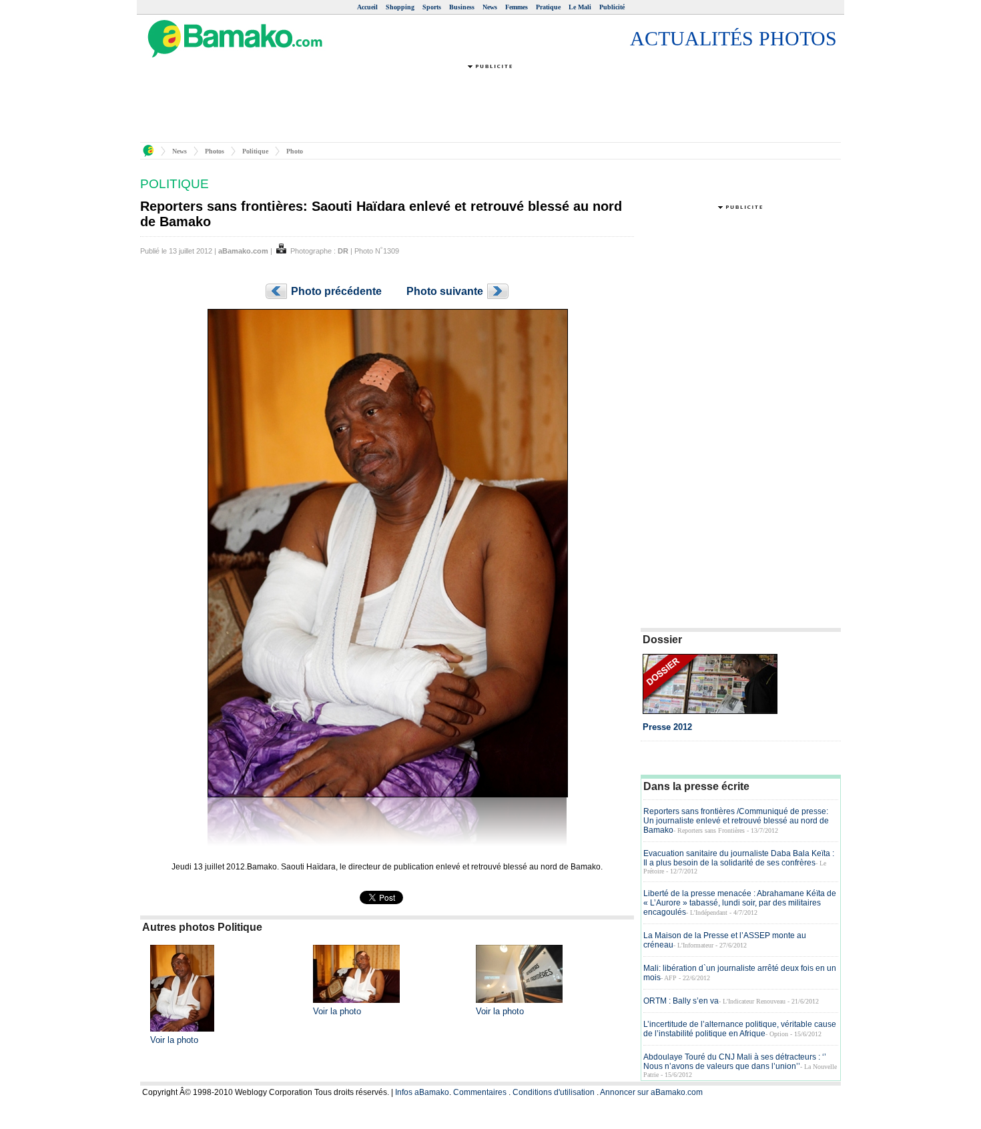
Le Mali (580, 7)
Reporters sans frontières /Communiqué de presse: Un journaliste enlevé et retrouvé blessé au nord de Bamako (736, 821)
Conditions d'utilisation (554, 1092)
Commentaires (480, 1092)
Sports (431, 7)
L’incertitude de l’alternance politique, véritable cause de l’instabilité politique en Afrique (739, 1029)
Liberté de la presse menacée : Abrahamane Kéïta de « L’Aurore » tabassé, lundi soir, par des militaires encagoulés (739, 903)
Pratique (548, 7)
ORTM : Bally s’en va (681, 1001)
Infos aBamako (422, 1092)
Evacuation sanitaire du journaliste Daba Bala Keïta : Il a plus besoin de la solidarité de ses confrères (738, 858)
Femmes (516, 7)
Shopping (400, 7)
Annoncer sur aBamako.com (651, 1092)
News (489, 7)
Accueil (367, 7)
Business (461, 7)
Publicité (612, 7)
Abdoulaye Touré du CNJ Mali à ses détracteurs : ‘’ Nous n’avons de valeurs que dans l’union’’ (734, 1061)
